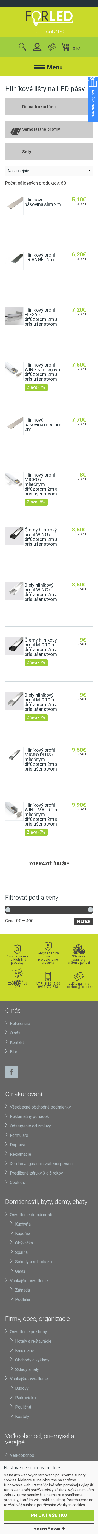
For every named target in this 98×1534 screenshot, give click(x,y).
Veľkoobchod (22, 1455)
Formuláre (19, 1135)
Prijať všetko (49, 1515)
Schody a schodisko (33, 1261)
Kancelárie (24, 1350)
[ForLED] (49, 18)
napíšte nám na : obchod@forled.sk (79, 985)
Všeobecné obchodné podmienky (40, 1107)
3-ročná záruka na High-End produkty (17, 959)
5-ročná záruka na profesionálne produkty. (48, 957)
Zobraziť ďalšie (49, 863)
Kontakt (17, 1042)
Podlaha (22, 1299)
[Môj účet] (37, 47)
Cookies (17, 1182)
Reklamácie (20, 1154)
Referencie (20, 1023)
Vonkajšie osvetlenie (29, 1280)
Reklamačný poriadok (29, 1116)
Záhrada (22, 1290)
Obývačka (24, 1243)
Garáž (20, 1271)
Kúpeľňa (22, 1233)
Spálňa (21, 1252)
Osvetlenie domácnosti (31, 1214)
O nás (15, 1033)
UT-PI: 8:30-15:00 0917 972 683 (48, 985)
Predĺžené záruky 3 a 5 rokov (36, 1173)
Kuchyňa (23, 1224)
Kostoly (22, 1416)
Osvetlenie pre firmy (28, 1331)
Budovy (22, 1388)
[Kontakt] (52, 47)
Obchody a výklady (32, 1360)
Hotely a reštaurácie (33, 1341)
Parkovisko (25, 1397)
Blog (14, 1051)
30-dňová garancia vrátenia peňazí (79, 959)
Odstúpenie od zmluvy (30, 1125)
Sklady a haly (27, 1369)
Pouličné (23, 1407)
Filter (83, 921)
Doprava (17, 1144)
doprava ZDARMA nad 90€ (17, 983)
